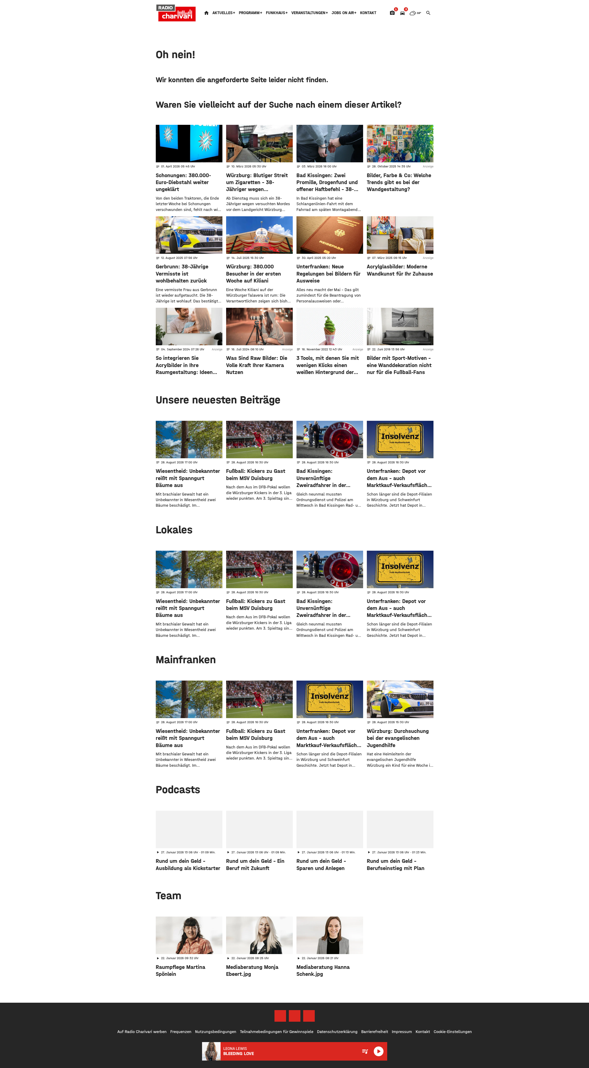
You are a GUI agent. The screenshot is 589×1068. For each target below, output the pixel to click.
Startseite (206, 13)
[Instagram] (294, 1016)
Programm (249, 12)
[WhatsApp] (309, 1016)
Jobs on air (343, 12)
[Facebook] (280, 1016)
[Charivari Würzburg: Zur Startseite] (176, 13)
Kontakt (368, 12)
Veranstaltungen (308, 12)
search (428, 13)
